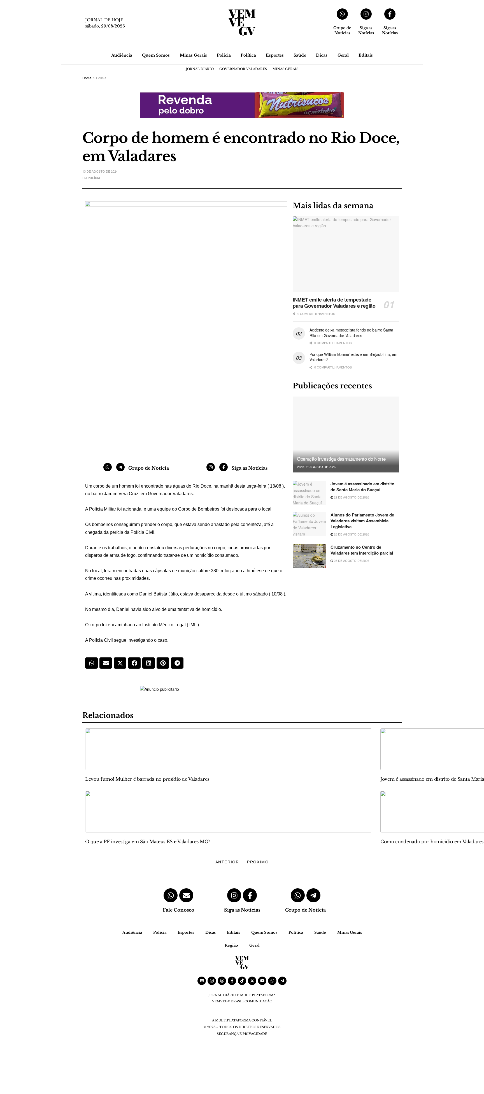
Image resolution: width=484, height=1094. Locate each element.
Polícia (224, 55)
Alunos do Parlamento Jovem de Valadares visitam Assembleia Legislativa (362, 521)
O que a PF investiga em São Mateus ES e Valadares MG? (147, 841)
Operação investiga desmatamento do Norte (342, 458)
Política (248, 55)
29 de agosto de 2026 (317, 466)
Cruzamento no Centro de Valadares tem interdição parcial (362, 550)
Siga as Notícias (366, 30)
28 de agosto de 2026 (351, 534)
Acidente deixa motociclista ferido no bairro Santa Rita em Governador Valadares (351, 332)
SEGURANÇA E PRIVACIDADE (242, 1034)
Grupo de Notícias (342, 30)
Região (231, 945)
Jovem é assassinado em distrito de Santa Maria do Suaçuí (362, 487)
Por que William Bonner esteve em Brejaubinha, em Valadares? (353, 357)
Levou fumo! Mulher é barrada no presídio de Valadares (147, 779)
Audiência (121, 55)
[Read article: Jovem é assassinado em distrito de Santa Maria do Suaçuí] (309, 493)
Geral (343, 55)
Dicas (321, 55)
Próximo (258, 862)
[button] (91, 663)
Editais (366, 55)
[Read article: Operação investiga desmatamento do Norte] (346, 434)
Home (87, 77)
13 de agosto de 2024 (100, 171)
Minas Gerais (193, 55)
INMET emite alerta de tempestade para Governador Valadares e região (334, 303)
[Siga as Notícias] (366, 14)
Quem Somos (156, 55)
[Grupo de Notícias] (342, 14)
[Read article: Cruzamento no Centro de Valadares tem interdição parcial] (309, 556)
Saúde (300, 55)
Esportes (275, 55)
